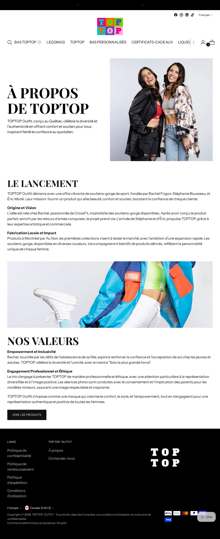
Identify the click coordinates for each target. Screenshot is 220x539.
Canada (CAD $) (40, 508)
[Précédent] (77, 5)
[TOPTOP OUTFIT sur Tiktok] (192, 15)
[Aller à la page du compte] (201, 42)
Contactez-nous (61, 458)
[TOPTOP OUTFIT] (110, 26)
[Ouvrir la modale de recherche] (9, 42)
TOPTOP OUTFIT (43, 514)
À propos (55, 450)
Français (204, 15)
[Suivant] (142, 5)
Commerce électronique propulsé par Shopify (37, 523)
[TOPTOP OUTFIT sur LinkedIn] (187, 15)
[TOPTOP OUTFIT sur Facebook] (176, 15)
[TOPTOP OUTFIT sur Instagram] (181, 15)
